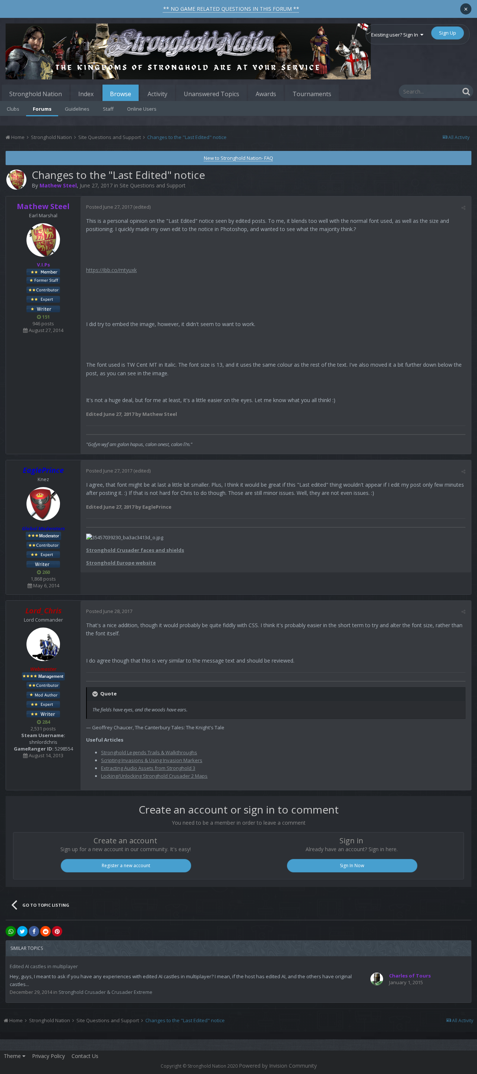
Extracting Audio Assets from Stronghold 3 (148, 768)
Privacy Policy (48, 1055)
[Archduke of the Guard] (43, 280)
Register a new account (126, 865)
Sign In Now (352, 865)
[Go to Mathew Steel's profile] (16, 180)
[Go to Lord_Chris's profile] (43, 644)
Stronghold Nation (35, 94)
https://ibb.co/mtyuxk (111, 270)
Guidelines (77, 108)
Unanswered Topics (211, 94)
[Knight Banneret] (43, 289)
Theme (13, 1055)
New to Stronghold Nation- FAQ (238, 158)
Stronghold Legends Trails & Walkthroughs (149, 752)
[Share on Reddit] (45, 931)
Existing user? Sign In (395, 34)
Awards (266, 94)
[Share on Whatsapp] (11, 931)
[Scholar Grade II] (43, 308)
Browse (120, 94)
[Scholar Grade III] (43, 713)
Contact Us (85, 1055)
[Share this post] (463, 207)
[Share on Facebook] (34, 931)
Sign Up (447, 32)
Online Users (142, 108)
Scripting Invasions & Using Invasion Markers (151, 760)
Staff (108, 108)
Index (86, 94)
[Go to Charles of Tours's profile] (376, 979)
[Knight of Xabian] (43, 299)
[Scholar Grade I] (43, 563)
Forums (42, 108)
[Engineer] (43, 694)
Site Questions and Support (153, 185)
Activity (157, 94)
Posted (109, 206)
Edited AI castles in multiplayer (44, 966)
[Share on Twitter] (22, 931)
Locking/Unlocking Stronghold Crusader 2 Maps (154, 776)
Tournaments (312, 94)
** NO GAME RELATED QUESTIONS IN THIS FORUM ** (231, 8)
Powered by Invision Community (278, 1065)
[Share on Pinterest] (57, 931)
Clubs (13, 108)
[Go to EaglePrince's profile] (43, 504)
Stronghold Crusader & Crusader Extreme (105, 992)
